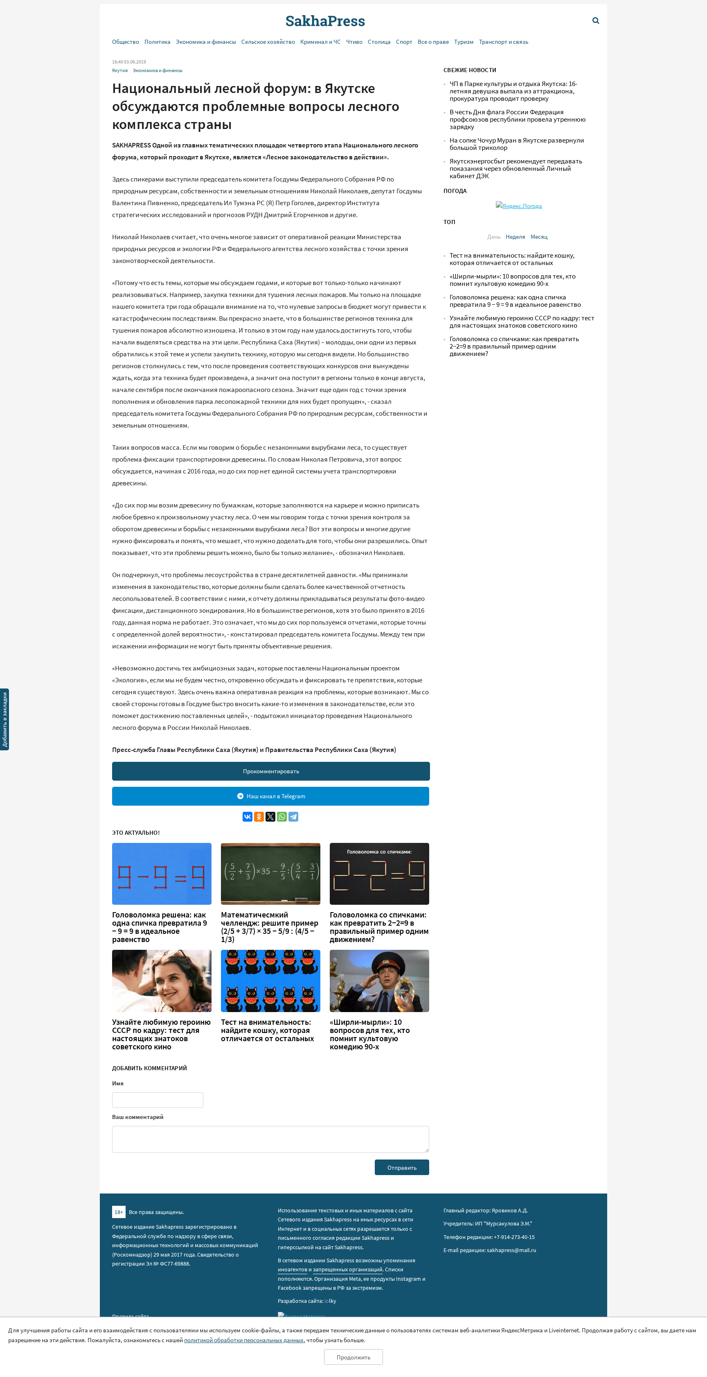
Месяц (539, 236)
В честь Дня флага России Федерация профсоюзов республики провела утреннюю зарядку (518, 119)
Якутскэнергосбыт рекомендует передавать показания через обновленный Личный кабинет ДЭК (516, 168)
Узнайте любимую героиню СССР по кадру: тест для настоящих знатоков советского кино (161, 1034)
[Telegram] (293, 817)
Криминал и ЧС (320, 41)
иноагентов (292, 1269)
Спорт (404, 41)
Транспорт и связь (503, 41)
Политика (157, 41)
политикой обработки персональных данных (244, 1340)
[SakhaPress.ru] (4, 720)
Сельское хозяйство (268, 41)
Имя (118, 1083)
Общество (125, 41)
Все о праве (433, 41)
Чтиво (354, 41)
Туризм (464, 41)
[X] (270, 817)
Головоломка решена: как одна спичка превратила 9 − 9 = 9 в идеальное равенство (159, 927)
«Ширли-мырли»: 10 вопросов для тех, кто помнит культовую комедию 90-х (370, 1034)
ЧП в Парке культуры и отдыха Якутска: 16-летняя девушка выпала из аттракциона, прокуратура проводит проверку (513, 91)
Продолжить (353, 1357)
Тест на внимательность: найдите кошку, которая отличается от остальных (267, 1030)
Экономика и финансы (206, 41)
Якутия (120, 70)
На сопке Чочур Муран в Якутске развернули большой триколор (517, 144)
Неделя (515, 236)
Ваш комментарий (138, 1117)
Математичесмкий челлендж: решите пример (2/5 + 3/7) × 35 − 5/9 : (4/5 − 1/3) (269, 927)
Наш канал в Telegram (276, 796)
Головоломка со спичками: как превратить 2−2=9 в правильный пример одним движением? (379, 927)
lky (330, 1301)
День (493, 236)
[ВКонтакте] (247, 817)
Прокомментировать (271, 771)
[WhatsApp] (282, 817)
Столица (379, 41)
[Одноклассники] (259, 817)
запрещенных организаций (348, 1269)
